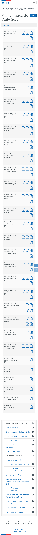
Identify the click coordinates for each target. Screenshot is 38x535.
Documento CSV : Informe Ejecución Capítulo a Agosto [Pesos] (28, 223)
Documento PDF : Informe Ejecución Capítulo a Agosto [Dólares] (32, 242)
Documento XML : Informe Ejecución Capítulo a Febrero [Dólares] (24, 73)
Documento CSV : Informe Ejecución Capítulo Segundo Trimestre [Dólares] (28, 182)
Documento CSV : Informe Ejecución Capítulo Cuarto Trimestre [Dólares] (28, 346)
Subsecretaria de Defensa (15, 508)
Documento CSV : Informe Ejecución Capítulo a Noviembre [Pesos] (32, 305)
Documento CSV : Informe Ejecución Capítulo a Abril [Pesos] (28, 114)
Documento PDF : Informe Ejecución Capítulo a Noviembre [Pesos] (32, 310)
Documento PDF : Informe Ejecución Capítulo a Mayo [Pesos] (32, 147)
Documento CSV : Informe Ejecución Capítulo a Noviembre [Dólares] (32, 318)
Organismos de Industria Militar (17, 436)
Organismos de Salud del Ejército (18, 432)
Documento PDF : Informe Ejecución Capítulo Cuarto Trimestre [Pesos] (32, 337)
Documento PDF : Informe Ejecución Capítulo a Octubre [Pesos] (32, 283)
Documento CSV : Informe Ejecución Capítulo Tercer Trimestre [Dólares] (28, 264)
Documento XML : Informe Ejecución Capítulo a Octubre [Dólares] (24, 291)
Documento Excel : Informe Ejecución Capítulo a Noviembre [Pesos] (28, 310)
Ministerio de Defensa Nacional (15, 423)
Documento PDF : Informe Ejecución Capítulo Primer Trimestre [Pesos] (32, 92)
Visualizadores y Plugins (19, 531)
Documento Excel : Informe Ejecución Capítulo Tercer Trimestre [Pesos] (32, 250)
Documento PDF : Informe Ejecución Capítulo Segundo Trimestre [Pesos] (32, 174)
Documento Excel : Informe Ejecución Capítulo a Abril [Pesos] (32, 114)
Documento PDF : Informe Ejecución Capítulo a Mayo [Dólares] (32, 160)
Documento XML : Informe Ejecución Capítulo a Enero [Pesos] (24, 32)
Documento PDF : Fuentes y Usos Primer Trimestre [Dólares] (32, 369)
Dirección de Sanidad (14, 451)
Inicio (2, 8)
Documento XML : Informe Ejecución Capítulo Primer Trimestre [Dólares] (24, 100)
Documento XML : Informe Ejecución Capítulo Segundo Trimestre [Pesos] (24, 169)
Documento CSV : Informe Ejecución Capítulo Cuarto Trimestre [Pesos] (28, 332)
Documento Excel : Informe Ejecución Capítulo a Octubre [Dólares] (32, 291)
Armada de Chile (12, 441)
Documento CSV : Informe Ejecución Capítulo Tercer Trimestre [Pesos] (28, 250)
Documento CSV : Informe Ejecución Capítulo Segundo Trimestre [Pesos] (28, 169)
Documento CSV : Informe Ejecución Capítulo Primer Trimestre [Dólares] (28, 100)
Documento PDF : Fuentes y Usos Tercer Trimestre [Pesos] (32, 398)
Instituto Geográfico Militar (16, 475)
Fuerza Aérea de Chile (13, 10)
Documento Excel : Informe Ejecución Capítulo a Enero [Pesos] (32, 32)
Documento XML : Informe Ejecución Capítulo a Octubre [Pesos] (24, 277)
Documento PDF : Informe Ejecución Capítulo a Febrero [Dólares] (32, 79)
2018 (21, 10)
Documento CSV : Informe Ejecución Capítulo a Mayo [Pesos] (28, 141)
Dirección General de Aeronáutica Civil (13, 489)
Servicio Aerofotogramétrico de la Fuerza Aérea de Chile (18, 496)
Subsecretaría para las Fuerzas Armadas (17, 502)
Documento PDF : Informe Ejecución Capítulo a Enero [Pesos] (32, 38)
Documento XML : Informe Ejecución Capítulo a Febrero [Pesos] (24, 60)
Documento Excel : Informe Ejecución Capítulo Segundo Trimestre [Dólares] (32, 182)
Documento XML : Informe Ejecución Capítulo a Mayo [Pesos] (24, 141)
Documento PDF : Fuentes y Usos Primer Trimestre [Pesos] (32, 379)
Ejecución (6, 25)
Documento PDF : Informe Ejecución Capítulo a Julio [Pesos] (32, 201)
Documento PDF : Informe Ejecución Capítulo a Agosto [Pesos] (32, 228)
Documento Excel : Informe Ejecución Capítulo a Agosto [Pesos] (32, 223)
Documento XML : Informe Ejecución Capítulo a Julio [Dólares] (24, 209)
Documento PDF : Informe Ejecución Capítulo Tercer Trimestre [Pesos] (32, 256)
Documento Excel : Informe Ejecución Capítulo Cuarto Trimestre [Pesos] (32, 332)
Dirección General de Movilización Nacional (14, 470)
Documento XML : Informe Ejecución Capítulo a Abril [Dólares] (24, 128)
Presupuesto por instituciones (13, 8)
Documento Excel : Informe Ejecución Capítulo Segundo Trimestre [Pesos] (32, 169)
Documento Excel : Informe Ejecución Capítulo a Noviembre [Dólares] (28, 324)
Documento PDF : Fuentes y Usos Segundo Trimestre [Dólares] (32, 359)
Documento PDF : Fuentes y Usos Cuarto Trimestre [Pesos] (32, 406)
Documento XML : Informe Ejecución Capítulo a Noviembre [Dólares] (28, 318)
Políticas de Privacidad (19, 528)
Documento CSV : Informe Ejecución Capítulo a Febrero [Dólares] (28, 73)
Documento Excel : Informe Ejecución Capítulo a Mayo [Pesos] (32, 141)
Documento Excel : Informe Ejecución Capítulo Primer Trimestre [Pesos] (32, 87)
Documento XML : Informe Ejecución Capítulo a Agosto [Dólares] (24, 237)
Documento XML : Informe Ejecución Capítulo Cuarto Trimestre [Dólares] (24, 346)
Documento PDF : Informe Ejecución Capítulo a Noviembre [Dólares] (32, 324)
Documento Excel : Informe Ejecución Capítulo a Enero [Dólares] (32, 46)
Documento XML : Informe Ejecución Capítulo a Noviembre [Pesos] (28, 305)
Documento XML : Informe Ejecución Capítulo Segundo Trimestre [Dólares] (24, 182)
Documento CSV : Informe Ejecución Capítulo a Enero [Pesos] (28, 32)
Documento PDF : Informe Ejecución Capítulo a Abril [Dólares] (32, 133)
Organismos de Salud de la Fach (17, 464)
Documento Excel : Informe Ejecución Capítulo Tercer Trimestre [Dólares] (32, 264)
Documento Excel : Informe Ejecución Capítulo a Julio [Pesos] (32, 196)
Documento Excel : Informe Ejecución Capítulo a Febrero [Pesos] (32, 60)
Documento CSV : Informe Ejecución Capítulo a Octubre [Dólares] (28, 291)
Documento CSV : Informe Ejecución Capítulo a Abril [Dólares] (28, 128)
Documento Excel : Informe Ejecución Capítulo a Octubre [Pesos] (32, 277)
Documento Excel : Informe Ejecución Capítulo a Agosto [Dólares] (32, 237)
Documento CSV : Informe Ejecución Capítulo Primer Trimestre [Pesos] (28, 87)
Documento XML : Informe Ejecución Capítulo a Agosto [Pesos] (24, 223)
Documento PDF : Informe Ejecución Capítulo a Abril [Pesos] (32, 119)
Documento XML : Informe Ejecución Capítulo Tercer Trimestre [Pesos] (24, 250)
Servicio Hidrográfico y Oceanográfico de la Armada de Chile (17, 481)
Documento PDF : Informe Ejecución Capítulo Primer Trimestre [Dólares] (32, 106)
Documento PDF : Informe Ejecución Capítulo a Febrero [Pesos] (32, 65)
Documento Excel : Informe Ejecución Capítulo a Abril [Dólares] (32, 128)
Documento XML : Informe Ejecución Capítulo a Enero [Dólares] (24, 46)
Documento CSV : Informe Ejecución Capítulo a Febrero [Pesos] (28, 60)
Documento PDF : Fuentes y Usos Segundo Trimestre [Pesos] (32, 388)
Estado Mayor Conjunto (14, 512)
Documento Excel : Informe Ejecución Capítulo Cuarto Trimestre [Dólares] (32, 346)
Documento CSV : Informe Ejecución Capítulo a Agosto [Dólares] (28, 237)
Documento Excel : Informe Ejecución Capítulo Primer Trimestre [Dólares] (32, 100)
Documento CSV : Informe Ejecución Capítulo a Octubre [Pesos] (28, 277)
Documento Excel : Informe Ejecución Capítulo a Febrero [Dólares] (32, 73)
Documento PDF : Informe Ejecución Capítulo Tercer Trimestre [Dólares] (32, 269)
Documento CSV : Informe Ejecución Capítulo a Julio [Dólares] (28, 209)
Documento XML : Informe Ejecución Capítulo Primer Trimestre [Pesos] (24, 87)
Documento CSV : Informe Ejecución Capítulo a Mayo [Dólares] (28, 155)
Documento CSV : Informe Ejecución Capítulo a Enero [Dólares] (28, 46)
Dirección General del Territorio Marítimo (17, 446)
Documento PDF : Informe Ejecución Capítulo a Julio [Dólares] (32, 215)
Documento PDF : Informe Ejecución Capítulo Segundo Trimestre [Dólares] (32, 187)
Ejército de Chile (12, 428)
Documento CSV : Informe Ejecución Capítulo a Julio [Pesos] (28, 196)
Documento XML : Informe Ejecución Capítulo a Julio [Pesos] (24, 196)
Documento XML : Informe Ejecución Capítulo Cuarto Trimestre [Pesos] (24, 332)
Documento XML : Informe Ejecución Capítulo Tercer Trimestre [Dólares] (24, 264)
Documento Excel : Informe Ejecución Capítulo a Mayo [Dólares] (32, 155)
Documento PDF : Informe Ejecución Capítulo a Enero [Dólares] (32, 51)
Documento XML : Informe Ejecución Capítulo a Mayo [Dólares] (24, 155)
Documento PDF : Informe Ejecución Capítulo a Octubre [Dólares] (32, 296)
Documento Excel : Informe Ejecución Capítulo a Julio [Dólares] (32, 209)
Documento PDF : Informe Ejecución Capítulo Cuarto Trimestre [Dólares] (32, 351)
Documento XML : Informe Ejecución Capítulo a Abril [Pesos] (24, 114)
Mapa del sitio (19, 529)
